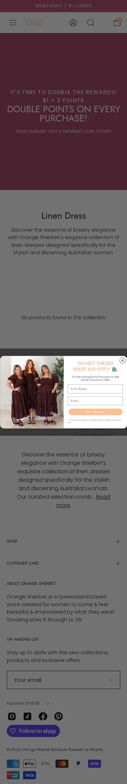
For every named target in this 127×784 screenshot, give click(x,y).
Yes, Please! (95, 411)
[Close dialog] (122, 360)
